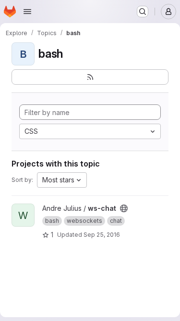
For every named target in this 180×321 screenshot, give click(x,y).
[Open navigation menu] (27, 11)
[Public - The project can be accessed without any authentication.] (124, 208)
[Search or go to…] (142, 11)
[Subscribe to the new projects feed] (90, 77)
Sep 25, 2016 (102, 234)
